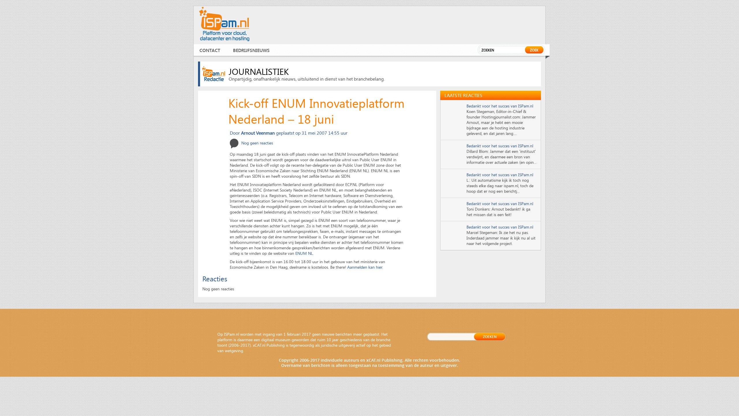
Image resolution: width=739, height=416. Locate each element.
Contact (209, 50)
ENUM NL (304, 253)
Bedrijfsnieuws (251, 50)
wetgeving (234, 350)
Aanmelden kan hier (364, 267)
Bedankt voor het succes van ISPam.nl (499, 106)
